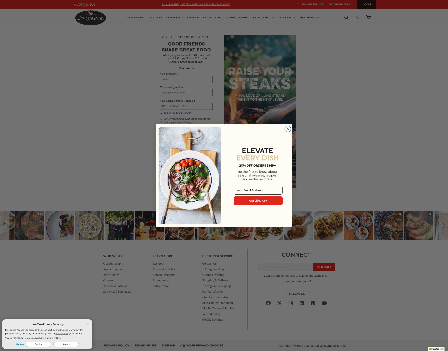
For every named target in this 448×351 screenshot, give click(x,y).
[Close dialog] (288, 129)
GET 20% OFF (258, 201)
